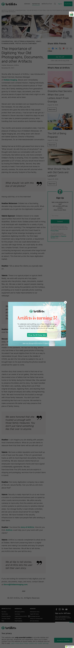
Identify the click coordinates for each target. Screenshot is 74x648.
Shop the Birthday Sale (37, 335)
